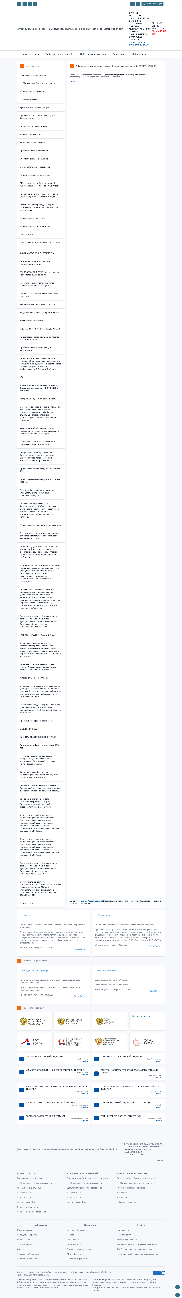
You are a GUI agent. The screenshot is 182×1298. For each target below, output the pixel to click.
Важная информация (77, 1230)
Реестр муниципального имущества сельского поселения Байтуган (37, 284)
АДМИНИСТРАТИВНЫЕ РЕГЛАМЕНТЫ (37, 253)
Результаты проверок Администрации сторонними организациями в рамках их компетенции (39, 207)
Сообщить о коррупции (28, 1235)
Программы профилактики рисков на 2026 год (39, 746)
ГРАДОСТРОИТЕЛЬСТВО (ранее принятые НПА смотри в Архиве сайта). (40, 273)
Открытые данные (28, 99)
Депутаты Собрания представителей (85, 1188)
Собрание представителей (82, 1173)
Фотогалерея (26, 234)
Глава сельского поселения (33, 75)
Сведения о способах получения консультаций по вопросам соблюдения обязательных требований (39, 774)
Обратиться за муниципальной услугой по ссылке (40, 243)
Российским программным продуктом (139, 1279)
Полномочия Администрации (33, 126)
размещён (141, 1287)
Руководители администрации (34, 107)
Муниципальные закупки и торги (35, 226)
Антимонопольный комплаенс (34, 678)
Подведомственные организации (36, 175)
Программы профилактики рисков (36, 721)
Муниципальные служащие (32, 91)
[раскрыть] (132, 4)
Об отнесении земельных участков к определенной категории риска (37, 443)
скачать (74, 81)
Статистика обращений (28, 1259)
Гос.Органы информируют (35, 960)
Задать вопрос (27, 1244)
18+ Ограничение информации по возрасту (137, 1249)
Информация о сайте (127, 1239)
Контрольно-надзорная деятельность (38, 399)
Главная (83, 901)
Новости (26, 915)
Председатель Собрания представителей (87, 1178)
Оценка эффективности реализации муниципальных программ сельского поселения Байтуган (37, 493)
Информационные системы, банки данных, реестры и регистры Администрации (40, 195)
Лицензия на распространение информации (138, 1244)
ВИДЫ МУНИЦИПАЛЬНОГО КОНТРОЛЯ (38, 737)
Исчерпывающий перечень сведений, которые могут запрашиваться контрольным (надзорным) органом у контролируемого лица (38, 760)
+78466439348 (24, 1197)
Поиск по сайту (124, 1235)
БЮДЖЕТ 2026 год (29, 729)
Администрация (33, 66)
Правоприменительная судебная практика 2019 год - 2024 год (40, 338)
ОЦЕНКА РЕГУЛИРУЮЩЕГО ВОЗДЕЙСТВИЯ (40, 329)
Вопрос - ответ (24, 1239)
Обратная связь (24, 1230)
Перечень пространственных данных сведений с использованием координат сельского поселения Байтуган (39, 667)
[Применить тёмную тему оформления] (35, 4)
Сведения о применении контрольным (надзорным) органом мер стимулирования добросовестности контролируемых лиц (40, 788)
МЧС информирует (106, 970)
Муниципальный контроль (32, 321)
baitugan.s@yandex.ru (27, 1202)
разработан (103, 1287)
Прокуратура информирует (36, 970)
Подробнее (79, 949)
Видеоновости (74, 1244)
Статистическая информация (34, 159)
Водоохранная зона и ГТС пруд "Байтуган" (40, 312)
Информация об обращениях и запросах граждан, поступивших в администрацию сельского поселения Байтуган (39, 431)
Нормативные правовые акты (34, 142)
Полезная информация (33, 1008)
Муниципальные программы (33, 218)
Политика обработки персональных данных (137, 1254)
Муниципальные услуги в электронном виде (40, 525)
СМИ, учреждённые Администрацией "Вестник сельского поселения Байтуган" (39, 184)
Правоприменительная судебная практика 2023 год (40, 480)
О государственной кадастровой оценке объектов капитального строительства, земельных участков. (39, 536)
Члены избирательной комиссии (132, 1188)
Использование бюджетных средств (37, 304)
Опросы (21, 1249)
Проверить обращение (28, 1254)
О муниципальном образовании (35, 167)
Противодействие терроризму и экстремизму (35, 349)
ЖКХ (22, 377)
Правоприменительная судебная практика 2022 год (40, 469)
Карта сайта (123, 1230)
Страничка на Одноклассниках (31, 1212)
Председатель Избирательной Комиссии (136, 1178)
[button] (29, 54)
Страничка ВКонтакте (27, 1207)
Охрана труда (26, 903)
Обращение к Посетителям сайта (39, 83)
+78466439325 (24, 1192)
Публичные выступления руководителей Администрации (39, 116)
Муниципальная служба (31, 134)
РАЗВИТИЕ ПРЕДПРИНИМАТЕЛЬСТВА (37, 635)
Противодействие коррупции (34, 151)
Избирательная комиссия (132, 1173)
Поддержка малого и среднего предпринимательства (35, 262)
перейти (84, 1061)
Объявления (103, 915)
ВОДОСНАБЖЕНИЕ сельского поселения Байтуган (39, 295)
